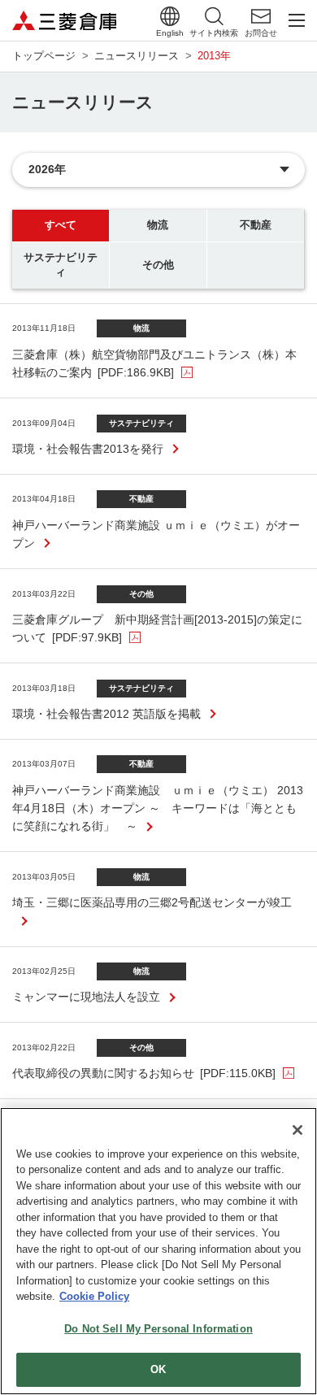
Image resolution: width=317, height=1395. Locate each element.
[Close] (297, 1130)
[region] (158, 1251)
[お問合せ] (261, 16)
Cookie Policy (94, 1296)
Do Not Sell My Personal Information (158, 1329)
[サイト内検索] (214, 16)
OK (158, 1369)
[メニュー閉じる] (296, 20)
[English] (170, 16)
